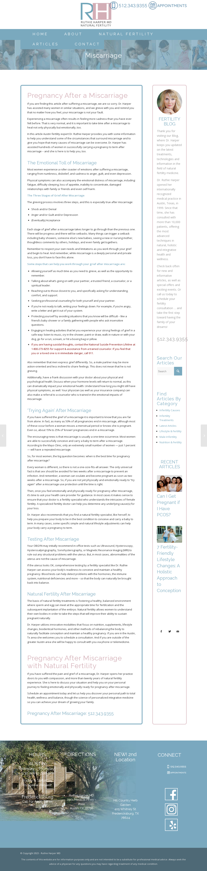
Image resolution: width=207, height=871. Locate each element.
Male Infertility (168, 437)
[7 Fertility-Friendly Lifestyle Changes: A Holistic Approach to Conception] (169, 534)
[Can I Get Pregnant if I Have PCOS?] (169, 483)
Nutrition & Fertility (170, 442)
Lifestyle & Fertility (170, 431)
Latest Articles (167, 426)
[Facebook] (171, 795)
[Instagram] (171, 810)
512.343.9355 (101, 713)
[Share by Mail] (178, 631)
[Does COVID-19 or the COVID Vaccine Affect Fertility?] (3, 436)
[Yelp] (171, 825)
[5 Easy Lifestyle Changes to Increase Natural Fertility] (204, 436)
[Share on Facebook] (161, 631)
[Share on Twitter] (170, 631)
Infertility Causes (169, 410)
